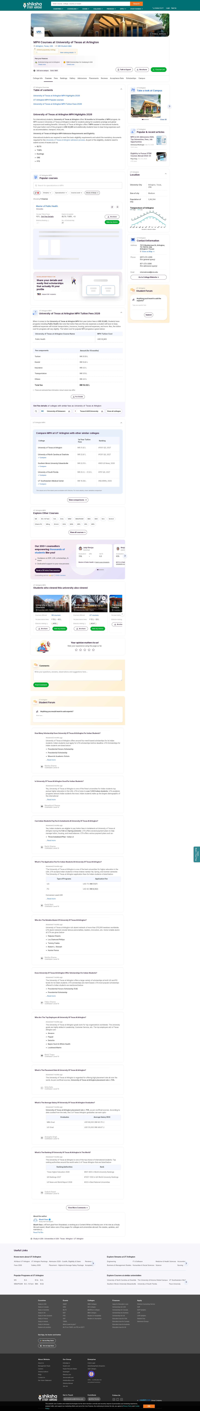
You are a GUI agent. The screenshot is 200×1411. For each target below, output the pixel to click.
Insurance (38, 368)
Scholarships (131, 78)
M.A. (42, 1280)
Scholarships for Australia (120, 1313)
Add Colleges (92, 1369)
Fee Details (79, 397)
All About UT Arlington (22, 1261)
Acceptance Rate (117, 78)
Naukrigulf (66, 1372)
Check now (42, 64)
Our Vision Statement (44, 1380)
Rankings (63, 78)
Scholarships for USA (119, 1307)
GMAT (65, 1304)
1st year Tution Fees (43, 214)
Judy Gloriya (88, 548)
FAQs (39, 1374)
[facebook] (113, 1399)
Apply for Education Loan (120, 1304)
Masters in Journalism (94, 1318)
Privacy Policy (127, 1406)
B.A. (25, 1280)
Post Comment (41, 685)
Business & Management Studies (119, 1265)
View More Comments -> (78, 1208)
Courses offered (41, 615)
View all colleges (114, 411)
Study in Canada (43, 1307)
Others (37, 379)
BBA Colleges (92, 1313)
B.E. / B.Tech (29, 1284)
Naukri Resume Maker (70, 1369)
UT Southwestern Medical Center (51, 481)
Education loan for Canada (120, 1321)
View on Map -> (148, 251)
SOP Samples (141, 1310)
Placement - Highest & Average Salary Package (66, 1265)
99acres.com (67, 1374)
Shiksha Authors (43, 1372)
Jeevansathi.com (68, 1377)
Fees (56, 78)
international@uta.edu (149, 272)
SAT (64, 1318)
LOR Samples (141, 1316)
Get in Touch (68, 1395)
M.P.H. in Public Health (123, 562)
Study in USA (42, 1304)
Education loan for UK (119, 1327)
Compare (42, 457)
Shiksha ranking (40, 623)
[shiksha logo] (48, 1397)
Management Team (44, 1366)
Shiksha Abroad (68, 1383)
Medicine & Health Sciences (166, 1261)
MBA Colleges (92, 1304)
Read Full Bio (38, 1232)
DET (64, 1313)
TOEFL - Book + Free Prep (197, 854)
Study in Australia (43, 1310)
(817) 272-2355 (146, 257)
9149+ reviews (60, 575)
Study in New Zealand (45, 1316)
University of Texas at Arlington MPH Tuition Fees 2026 (57, 104)
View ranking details (67, 52)
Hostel (37, 362)
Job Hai (65, 1386)
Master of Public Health (86, 562)
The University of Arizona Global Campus (153, 1280)
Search (136, 4)
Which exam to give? (69, 1324)
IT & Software (138, 1261)
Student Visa (141, 1318)
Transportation (41, 373)
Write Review (95, 1399)
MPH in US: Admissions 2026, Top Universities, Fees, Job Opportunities (142, 139)
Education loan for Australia (121, 1324)
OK (149, 1406)
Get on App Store (48, 1346)
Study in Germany (43, 1324)
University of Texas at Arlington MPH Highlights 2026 (56, 95)
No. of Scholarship (68, 220)
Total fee (39, 385)
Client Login (91, 1363)
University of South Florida (48, 472)
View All (163, 119)
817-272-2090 (146, 264)
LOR (138, 1313)
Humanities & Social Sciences (143, 1265)
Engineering (111, 1261)
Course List (160, 70)
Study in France (43, 1318)
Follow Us (116, 1395)
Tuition (37, 356)
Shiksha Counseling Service (146, 1304)
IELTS (64, 216)
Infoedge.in (66, 1363)
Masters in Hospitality (94, 1316)
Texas (46, 46)
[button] (124, 69)
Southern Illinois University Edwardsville (53, 463)
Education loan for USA (119, 1318)
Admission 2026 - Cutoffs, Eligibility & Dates (65, 1261)
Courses (48, 78)
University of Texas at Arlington (50, 448)
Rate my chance (112, 222)
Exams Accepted (67, 214)
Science (158, 1265)
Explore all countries (44, 1327)
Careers (40, 1369)
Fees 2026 (18, 1265)
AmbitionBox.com (68, 1380)
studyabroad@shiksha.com (75, 1399)
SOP (138, 1307)
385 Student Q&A (65, 46)
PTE (64, 1316)
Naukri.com (66, 1366)
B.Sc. (37, 1280)
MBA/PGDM (18, 1284)
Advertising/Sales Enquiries (96, 1366)
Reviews (104, 78)
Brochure (143, 70)
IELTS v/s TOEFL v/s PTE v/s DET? (73, 1327)
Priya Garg (134, 159)
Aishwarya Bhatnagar (137, 145)
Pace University (174, 1284)
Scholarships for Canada (120, 1310)
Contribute (92, 1395)
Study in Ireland (43, 1321)
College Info (38, 78)
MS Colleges (92, 1307)
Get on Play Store (48, 1340)
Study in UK (41, 1313)
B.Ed (42, 1284)
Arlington (39, 46)
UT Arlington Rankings (39, 1261)
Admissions (82, 78)
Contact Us (158, 8)
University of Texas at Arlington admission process (65, 140)
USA (51, 46)
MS (15, 1280)
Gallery (72, 78)
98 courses (56, 615)
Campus (142, 78)
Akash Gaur (43, 1219)
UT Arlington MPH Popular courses (48, 100)
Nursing (180, 1265)
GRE (64, 1307)
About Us (41, 1363)
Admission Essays (143, 1321)
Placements (94, 78)
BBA (36, 1284)
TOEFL (69, 216)
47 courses (94, 615)
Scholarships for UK (118, 1316)
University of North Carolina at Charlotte (53, 454)
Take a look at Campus (149, 90)
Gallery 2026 (36, 1265)
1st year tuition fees (42, 619)
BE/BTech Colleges (94, 1310)
